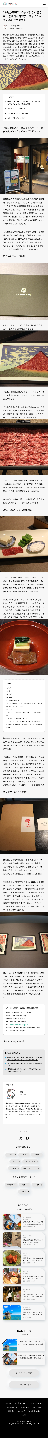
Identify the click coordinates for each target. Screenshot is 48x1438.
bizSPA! (24, 1415)
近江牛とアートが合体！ (15, 108)
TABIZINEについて (11, 1403)
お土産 (36, 1155)
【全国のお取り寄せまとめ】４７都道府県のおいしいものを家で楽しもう (24, 1070)
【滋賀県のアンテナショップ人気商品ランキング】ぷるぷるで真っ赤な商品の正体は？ (33, 1260)
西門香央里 (26, 1219)
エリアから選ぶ (25, 1385)
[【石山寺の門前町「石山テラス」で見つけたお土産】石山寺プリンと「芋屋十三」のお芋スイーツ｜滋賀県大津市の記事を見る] (12, 1240)
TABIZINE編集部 (27, 1309)
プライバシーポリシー (35, 1403)
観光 (11, 1155)
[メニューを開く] (44, 3)
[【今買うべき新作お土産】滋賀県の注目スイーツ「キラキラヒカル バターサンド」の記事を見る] (12, 1276)
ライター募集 (36, 1407)
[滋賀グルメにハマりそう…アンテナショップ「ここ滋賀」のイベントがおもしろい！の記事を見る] (12, 1294)
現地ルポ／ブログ (30, 1161)
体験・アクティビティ (30, 1168)
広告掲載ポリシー (12, 1407)
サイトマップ (20, 1411)
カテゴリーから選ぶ (25, 1373)
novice (38, 1411)
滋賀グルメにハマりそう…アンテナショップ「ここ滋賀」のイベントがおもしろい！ (33, 1296)
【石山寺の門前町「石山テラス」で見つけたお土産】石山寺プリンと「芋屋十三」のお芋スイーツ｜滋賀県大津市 (33, 1242)
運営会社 (23, 1403)
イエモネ (30, 1411)
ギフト (25, 1185)
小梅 (18, 25)
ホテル (15, 1161)
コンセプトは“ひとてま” (15, 118)
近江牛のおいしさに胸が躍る (17, 113)
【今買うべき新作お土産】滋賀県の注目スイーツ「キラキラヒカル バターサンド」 (33, 1278)
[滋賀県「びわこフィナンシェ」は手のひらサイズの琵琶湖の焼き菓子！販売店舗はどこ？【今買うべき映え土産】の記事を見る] (12, 1222)
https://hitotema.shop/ (18, 1024)
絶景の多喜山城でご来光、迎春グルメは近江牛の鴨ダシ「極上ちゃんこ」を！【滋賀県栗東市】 (24, 1058)
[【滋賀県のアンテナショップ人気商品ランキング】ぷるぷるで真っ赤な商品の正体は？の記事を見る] (12, 1258)
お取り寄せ (11, 1185)
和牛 (37, 1185)
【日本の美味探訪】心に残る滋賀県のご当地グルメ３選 (24, 1064)
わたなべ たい (26, 1237)
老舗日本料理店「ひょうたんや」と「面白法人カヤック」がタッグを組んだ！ (23, 102)
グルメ (24, 1155)
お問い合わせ (25, 1407)
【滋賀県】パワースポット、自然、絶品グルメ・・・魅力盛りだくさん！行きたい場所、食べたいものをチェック (33, 1314)
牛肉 (24, 1191)
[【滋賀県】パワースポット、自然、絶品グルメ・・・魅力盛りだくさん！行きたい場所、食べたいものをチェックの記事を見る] (12, 1312)
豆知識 (14, 1168)
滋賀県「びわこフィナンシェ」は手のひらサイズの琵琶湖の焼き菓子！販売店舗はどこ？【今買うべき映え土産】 (33, 1224)
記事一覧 (11, 1411)
